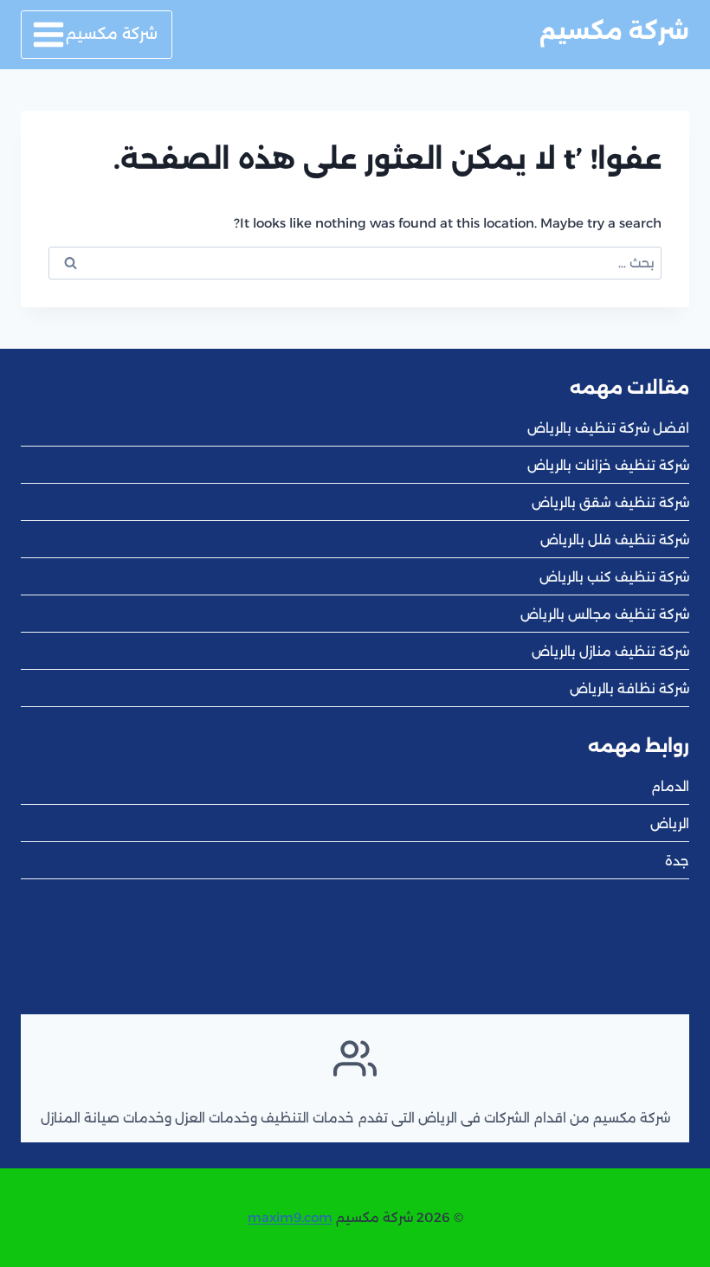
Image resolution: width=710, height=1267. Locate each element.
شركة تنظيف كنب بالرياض (614, 577)
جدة (677, 860)
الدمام (670, 786)
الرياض (669, 823)
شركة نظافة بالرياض (629, 688)
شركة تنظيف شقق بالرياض (610, 502)
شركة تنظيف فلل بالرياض (614, 539)
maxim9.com (290, 1217)
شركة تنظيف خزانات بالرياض (608, 465)
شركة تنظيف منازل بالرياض (610, 651)
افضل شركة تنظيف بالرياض (608, 428)
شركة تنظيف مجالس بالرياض (604, 614)
